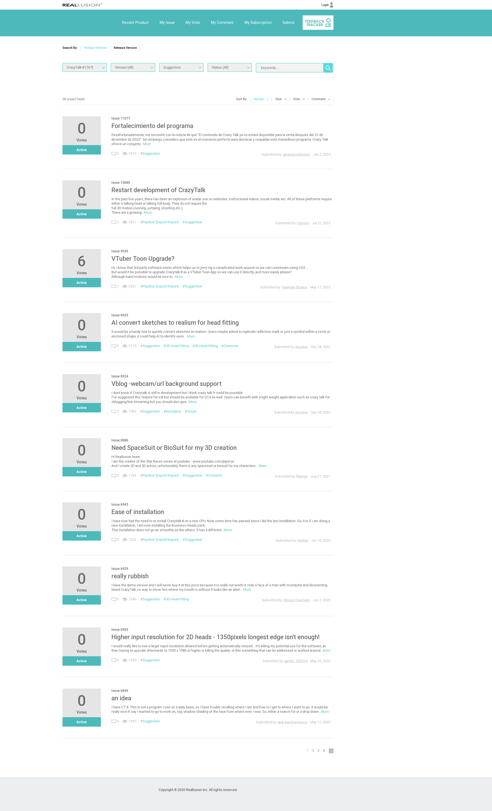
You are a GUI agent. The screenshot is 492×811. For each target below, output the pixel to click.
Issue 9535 (119, 251)
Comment (319, 99)
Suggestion (151, 153)
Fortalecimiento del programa (152, 126)
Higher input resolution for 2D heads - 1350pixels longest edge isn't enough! (215, 637)
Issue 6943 (119, 504)
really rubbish (130, 576)
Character (231, 346)
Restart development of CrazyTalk (158, 190)
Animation (173, 411)
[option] (135, 22)
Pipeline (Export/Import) (161, 222)
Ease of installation (137, 512)
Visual (191, 411)
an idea (121, 698)
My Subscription (258, 22)
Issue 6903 (119, 629)
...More (146, 144)
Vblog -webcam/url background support (166, 383)
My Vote (192, 22)
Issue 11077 (120, 118)
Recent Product (135, 22)
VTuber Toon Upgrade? (143, 258)
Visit (278, 99)
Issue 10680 (120, 182)
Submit (288, 22)
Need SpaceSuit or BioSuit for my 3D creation (174, 447)
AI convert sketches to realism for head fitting (175, 322)
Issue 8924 (119, 376)
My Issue (167, 22)
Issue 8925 (119, 315)
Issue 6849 (119, 691)
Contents (215, 475)
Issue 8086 (119, 440)
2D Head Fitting (177, 346)
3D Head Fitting (206, 346)
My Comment (222, 22)
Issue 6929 (119, 569)
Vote (297, 99)
